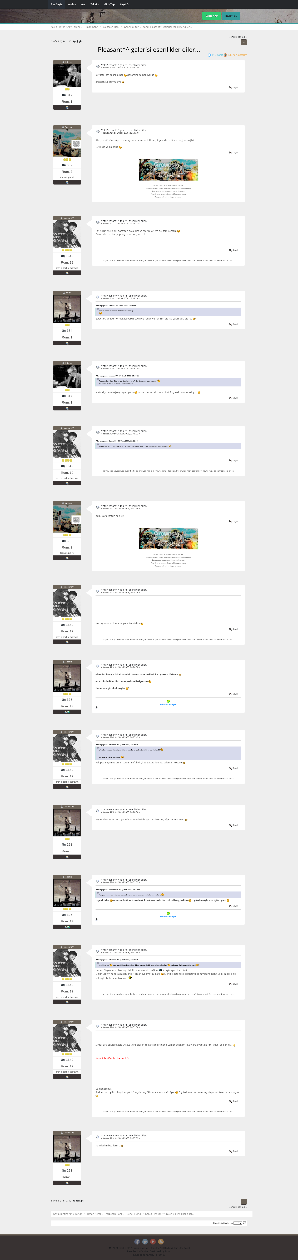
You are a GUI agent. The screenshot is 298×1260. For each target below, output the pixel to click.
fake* (68, 292)
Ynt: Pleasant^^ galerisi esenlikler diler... (124, 65)
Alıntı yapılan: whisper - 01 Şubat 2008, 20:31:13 (117, 959)
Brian (168, 1251)
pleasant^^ (68, 217)
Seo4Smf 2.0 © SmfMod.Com (164, 1248)
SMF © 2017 (126, 1248)
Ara (83, 4)
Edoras (68, 62)
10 (70, 41)
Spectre (68, 127)
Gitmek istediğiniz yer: (222, 1223)
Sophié (69, 661)
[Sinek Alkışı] (68, 712)
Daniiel (144, 1251)
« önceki (233, 36)
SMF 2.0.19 (113, 1248)
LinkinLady (69, 806)
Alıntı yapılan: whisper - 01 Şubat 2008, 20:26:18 (117, 744)
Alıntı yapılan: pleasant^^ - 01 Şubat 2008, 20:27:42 (118, 889)
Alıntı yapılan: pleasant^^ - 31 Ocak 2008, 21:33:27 (117, 376)
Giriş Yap (109, 4)
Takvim (95, 4)
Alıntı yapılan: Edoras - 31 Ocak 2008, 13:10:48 (116, 305)
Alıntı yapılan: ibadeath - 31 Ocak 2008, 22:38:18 (117, 441)
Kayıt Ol (124, 4)
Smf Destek (185, 1248)
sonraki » (242, 36)
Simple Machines (141, 1248)
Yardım (72, 4)
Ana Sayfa (56, 4)
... (67, 41)
